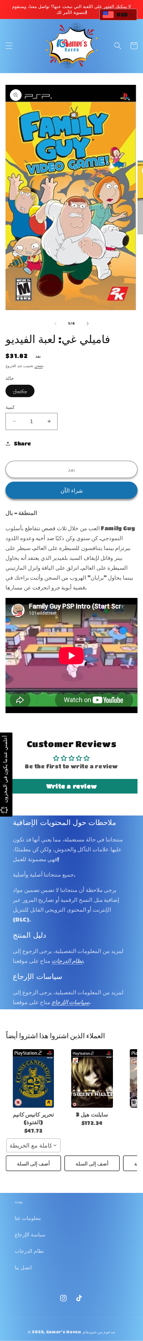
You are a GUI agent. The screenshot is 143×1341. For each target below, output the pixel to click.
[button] (9, 46)
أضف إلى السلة (33, 1163)
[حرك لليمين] (88, 324)
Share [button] (22, 443)
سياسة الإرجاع (30, 1234)
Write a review (71, 786)
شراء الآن (71, 490)
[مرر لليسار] (55, 324)
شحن (38, 365)
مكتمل (23, 392)
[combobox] (33, 1145)
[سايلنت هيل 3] (92, 1078)
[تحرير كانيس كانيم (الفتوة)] (33, 1078)
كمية (10, 407)
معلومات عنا (28, 1218)
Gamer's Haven (63, 1331)
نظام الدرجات (29, 1251)
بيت (19, 1201)
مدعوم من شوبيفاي (98, 1331)
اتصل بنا (23, 1267)
